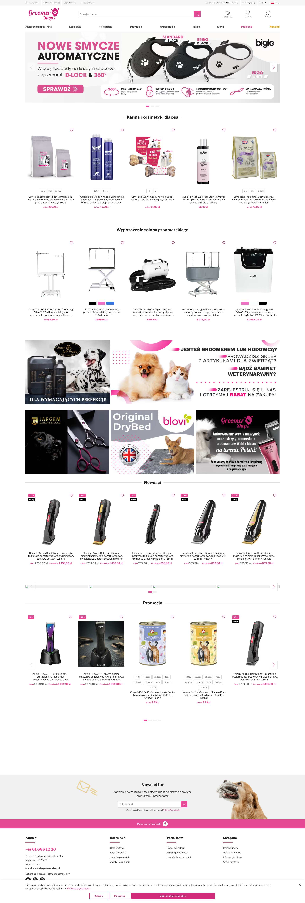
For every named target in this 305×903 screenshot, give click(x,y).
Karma (196, 26)
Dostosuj (119, 896)
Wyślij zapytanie (231, 861)
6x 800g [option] (167, 682)
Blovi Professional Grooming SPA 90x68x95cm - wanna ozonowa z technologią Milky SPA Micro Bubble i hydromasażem (254, 312)
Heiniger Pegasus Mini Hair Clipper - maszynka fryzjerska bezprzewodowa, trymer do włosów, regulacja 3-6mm (152, 556)
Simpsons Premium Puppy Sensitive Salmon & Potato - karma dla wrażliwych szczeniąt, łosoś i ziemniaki (254, 199)
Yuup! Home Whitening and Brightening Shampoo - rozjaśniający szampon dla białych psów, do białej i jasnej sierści (101, 199)
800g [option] (158, 682)
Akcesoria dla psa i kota (38, 26)
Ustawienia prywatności (179, 857)
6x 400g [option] (137, 682)
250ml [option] (96, 191)
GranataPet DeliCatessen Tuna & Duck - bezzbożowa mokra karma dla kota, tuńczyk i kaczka (152, 695)
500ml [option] (106, 191)
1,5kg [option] (43, 191)
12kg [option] (252, 191)
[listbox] (51, 191)
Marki (220, 26)
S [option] (149, 191)
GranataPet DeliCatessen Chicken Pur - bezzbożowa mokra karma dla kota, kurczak (204, 695)
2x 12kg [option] (261, 191)
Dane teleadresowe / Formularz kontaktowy (47, 873)
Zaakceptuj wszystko (173, 896)
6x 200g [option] (146, 677)
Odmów (98, 896)
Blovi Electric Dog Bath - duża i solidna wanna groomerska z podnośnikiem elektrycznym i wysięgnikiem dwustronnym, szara (203, 312)
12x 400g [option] (148, 682)
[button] (263, 3)
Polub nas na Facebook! (149, 824)
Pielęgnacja (105, 26)
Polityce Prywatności (171, 810)
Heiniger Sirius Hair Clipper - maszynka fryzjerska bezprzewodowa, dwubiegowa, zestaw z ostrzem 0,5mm (51, 556)
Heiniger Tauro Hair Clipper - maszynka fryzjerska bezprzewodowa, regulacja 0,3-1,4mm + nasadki (203, 556)
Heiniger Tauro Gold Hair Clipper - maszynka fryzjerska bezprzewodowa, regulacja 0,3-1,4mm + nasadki (254, 556)
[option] (93, 303)
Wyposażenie (167, 26)
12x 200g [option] (157, 677)
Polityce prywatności (78, 888)
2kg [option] (245, 191)
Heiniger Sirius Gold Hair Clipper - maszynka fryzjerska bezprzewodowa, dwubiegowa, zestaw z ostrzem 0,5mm (101, 556)
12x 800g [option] (152, 687)
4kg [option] (50, 191)
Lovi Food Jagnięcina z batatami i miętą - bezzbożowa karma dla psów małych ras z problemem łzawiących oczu (51, 199)
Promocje (246, 26)
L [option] (155, 191)
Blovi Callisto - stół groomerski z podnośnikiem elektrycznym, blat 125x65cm (101, 312)
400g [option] (167, 677)
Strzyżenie (136, 26)
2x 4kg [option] (58, 191)
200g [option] (138, 677)
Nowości (275, 26)
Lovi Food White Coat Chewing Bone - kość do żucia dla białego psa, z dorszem (152, 198)
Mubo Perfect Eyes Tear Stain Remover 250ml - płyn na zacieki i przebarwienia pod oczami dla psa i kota (203, 199)
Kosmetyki (75, 26)
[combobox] (139, 14)
